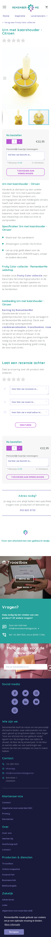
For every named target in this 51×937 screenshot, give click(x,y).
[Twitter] (25, 693)
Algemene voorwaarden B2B (17, 910)
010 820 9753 (28, 510)
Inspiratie (20, 16)
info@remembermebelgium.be (20, 773)
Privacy (6, 813)
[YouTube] (36, 701)
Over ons (7, 833)
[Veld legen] (46, 388)
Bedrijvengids (9, 885)
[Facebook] (14, 693)
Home (6, 16)
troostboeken (35, 327)
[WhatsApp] (14, 710)
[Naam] (6, 402)
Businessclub (9, 880)
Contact (6, 802)
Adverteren (8, 899)
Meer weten (23, 587)
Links (4, 905)
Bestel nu (24, 579)
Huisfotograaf (10, 844)
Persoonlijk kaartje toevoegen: (22, 149)
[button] (4, 78)
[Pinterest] (14, 701)
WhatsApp (10, 768)
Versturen (25, 425)
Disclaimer (7, 819)
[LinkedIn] (25, 701)
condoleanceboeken (14, 327)
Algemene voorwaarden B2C (17, 808)
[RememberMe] (25, 11)
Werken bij (7, 838)
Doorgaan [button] (14, 932)
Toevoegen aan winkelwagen (25, 172)
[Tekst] (6, 389)
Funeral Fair (8, 874)
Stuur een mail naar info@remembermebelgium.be (23, 627)
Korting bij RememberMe (17, 310)
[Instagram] (36, 693)
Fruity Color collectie (29, 275)
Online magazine (11, 869)
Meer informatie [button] (12, 924)
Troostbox (7, 863)
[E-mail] (6, 412)
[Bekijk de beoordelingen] (25, 40)
